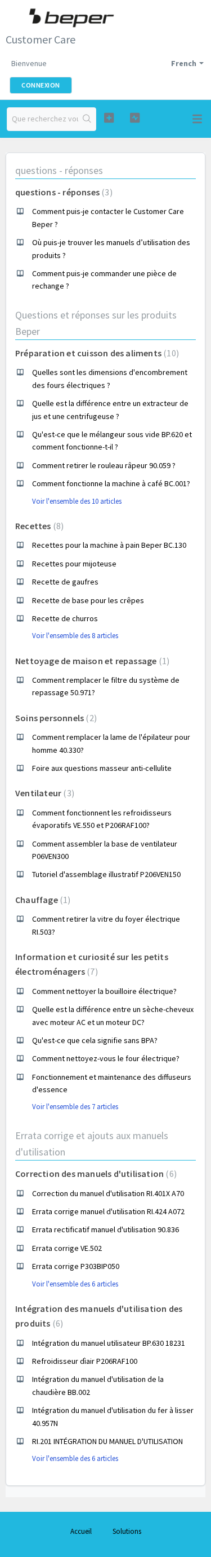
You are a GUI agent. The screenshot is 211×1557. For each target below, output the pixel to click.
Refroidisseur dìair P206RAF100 (84, 1361)
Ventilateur (43, 793)
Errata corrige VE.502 (67, 1248)
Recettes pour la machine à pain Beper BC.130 (109, 545)
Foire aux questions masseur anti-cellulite (102, 768)
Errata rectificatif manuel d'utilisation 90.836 (105, 1229)
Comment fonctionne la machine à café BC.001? (111, 483)
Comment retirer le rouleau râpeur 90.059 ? (104, 465)
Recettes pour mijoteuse (74, 564)
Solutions (127, 1531)
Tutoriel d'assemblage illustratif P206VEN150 (106, 874)
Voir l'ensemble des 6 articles (75, 1284)
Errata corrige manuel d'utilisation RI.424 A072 (108, 1211)
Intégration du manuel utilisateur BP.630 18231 (108, 1343)
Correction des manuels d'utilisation (94, 1173)
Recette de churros (65, 618)
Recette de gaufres (65, 582)
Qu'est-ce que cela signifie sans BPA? (95, 1040)
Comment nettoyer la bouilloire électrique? (104, 991)
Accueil (81, 1531)
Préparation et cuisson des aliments (95, 353)
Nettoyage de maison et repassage (91, 660)
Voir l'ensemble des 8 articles (75, 635)
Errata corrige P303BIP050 (75, 1266)
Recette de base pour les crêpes (88, 600)
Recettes (38, 525)
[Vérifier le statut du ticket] (134, 118)
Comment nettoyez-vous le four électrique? (105, 1058)
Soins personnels (54, 717)
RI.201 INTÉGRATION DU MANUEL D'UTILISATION (107, 1441)
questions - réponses (59, 170)
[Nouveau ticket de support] (109, 118)
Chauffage (41, 899)
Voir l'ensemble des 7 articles (75, 1106)
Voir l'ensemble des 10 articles (77, 501)
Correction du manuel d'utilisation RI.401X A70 (108, 1193)
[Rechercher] (87, 119)
